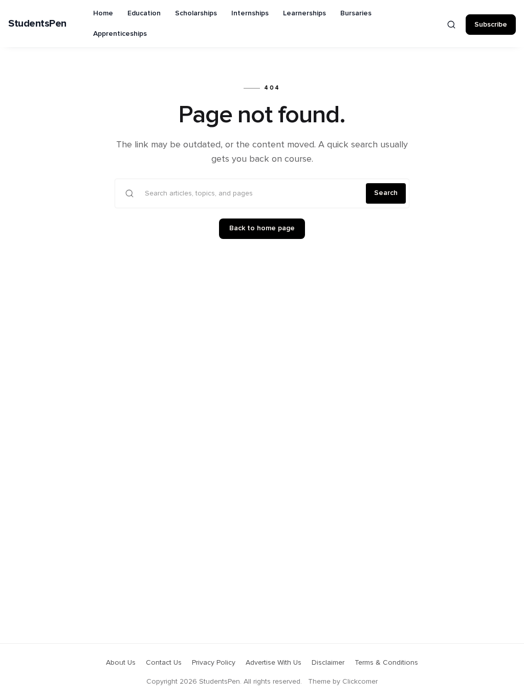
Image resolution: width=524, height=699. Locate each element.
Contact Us (164, 662)
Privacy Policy (213, 662)
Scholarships (196, 13)
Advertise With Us (273, 662)
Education (144, 13)
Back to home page (262, 228)
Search (386, 192)
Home (103, 13)
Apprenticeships (120, 33)
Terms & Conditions (386, 662)
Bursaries (356, 13)
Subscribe (490, 24)
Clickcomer (360, 681)
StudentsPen (37, 23)
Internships (250, 13)
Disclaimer (328, 662)
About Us (121, 662)
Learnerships (304, 13)
